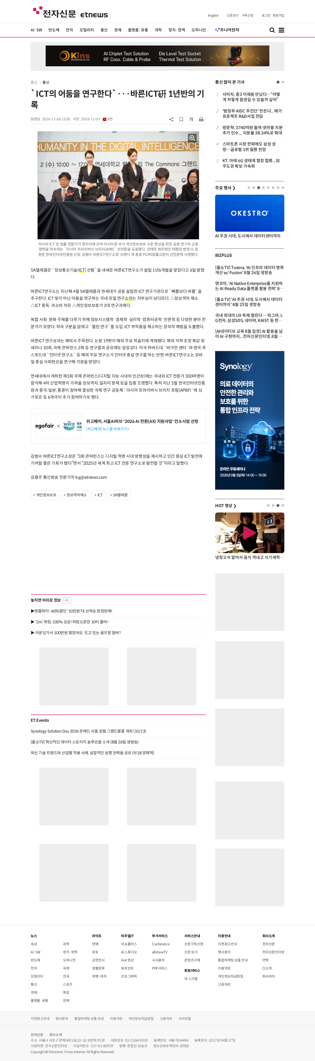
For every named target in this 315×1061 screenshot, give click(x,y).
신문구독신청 (193, 944)
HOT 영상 (226, 505)
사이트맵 (184, 1018)
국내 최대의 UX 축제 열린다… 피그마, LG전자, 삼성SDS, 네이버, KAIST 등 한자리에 (248, 320)
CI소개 (267, 968)
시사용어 (158, 960)
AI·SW (36, 30)
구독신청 (247, 15)
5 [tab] (268, 187)
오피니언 (198, 30)
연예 (95, 944)
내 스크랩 (190, 978)
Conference (160, 944)
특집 (66, 992)
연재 (66, 1000)
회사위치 (268, 976)
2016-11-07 (97, 119)
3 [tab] (258, 187)
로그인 (266, 15)
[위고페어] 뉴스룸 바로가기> (107, 429)
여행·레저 (99, 976)
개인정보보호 (46, 495)
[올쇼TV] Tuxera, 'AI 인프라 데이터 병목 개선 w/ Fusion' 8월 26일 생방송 (249, 270)
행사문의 (224, 952)
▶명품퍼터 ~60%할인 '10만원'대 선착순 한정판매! (71, 611)
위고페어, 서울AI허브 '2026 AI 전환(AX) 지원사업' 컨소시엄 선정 (142, 421)
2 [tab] (283, 82)
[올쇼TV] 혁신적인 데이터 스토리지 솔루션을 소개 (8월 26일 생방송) (85, 742)
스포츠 (67, 984)
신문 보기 (190, 952)
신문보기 (232, 15)
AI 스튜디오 (129, 952)
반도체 (53, 30)
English (213, 15)
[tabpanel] (249, 130)
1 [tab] (278, 82)
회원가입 (278, 15)
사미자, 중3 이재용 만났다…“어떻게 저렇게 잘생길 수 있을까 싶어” (251, 97)
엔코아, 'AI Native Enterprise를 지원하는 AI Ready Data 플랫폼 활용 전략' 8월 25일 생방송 (249, 288)
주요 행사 (225, 188)
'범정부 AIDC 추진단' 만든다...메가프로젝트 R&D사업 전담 (252, 114)
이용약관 (224, 968)
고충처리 (224, 984)
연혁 (265, 960)
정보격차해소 (77, 495)
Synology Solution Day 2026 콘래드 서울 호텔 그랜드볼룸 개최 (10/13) (88, 731)
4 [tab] (263, 187)
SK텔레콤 (120, 495)
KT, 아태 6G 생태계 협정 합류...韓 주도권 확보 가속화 (251, 163)
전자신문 (268, 944)
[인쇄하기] (201, 119)
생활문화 (98, 968)
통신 (104, 30)
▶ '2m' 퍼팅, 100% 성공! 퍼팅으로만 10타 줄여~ (70, 621)
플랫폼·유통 (138, 30)
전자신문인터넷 (273, 952)
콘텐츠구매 (192, 960)
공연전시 (98, 960)
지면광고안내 (227, 944)
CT (82, 270)
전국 (66, 976)
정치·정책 (176, 30)
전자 (69, 30)
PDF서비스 (159, 968)
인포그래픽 (129, 976)
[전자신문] (70, 12)
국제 (66, 968)
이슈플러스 (129, 944)
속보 (34, 944)
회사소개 (55, 1035)
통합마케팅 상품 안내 (232, 960)
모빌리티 (87, 30)
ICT (100, 495)
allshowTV (160, 952)
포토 (95, 952)
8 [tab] (283, 187)
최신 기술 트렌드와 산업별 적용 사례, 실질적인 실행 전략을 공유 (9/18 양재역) (92, 752)
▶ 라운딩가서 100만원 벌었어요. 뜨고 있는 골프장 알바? (76, 632)
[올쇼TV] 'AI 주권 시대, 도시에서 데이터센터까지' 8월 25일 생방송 (248, 302)
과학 (158, 30)
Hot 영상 (127, 960)
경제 (117, 30)
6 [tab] (273, 187)
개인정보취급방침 (230, 976)
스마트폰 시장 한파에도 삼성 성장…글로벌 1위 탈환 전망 (249, 147)
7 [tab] (278, 187)
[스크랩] (181, 119)
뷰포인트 (127, 968)
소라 (128, 298)
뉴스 (34, 936)
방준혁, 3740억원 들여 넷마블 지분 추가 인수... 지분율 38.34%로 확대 (252, 130)
